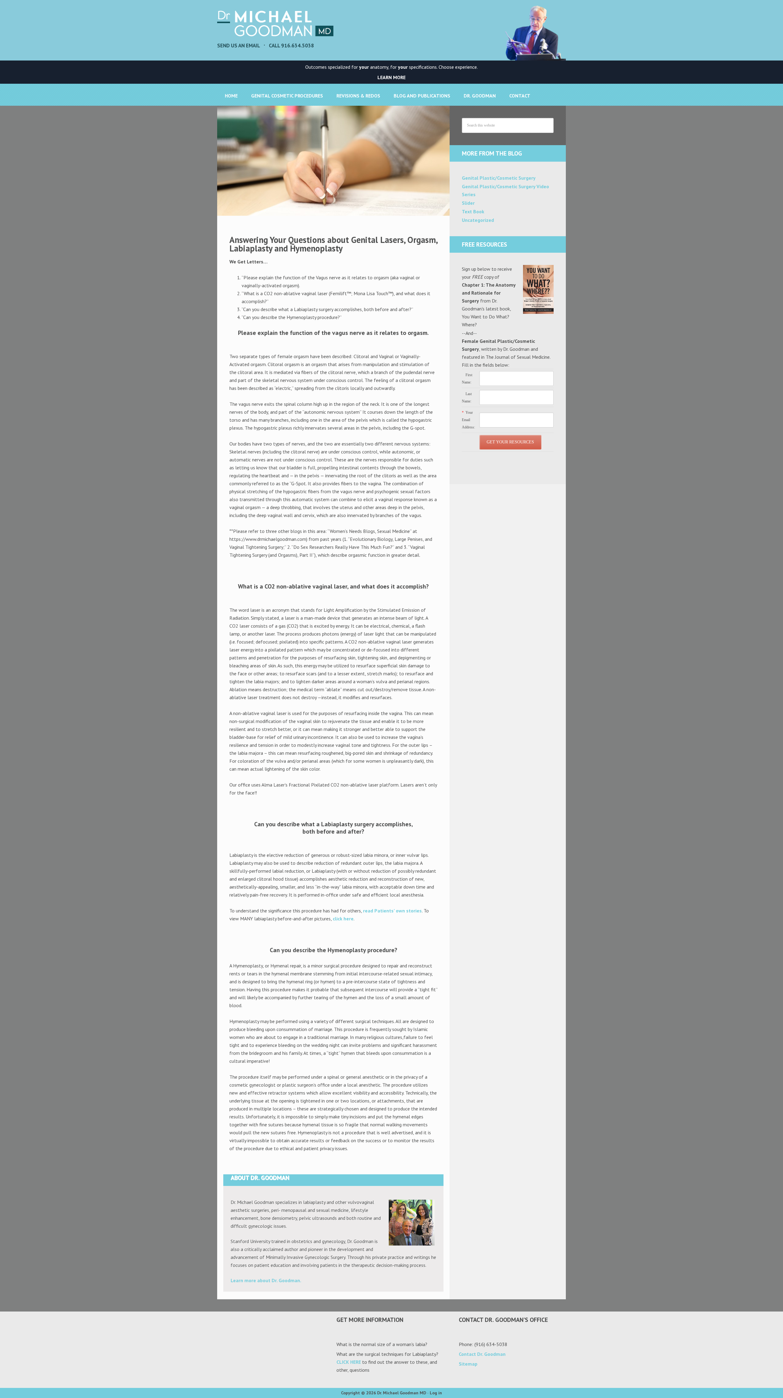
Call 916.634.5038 (291, 45)
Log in (436, 1393)
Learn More (391, 77)
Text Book (473, 211)
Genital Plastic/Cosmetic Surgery (499, 178)
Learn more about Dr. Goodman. (266, 1280)
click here (343, 918)
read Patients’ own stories (392, 911)
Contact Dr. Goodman (482, 1354)
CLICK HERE (348, 1362)
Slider (468, 203)
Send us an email (238, 45)
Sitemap (468, 1364)
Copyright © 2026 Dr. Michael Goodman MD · (385, 1393)
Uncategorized (478, 220)
